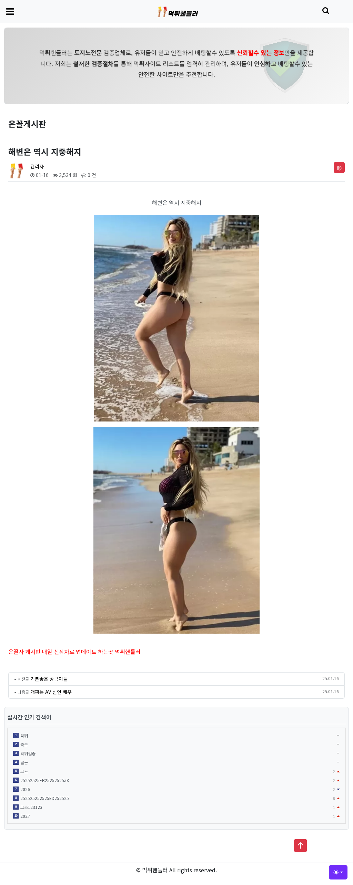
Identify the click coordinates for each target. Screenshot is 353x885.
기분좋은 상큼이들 (49, 678)
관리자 (37, 166)
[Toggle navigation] (10, 11)
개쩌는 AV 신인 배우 (51, 691)
